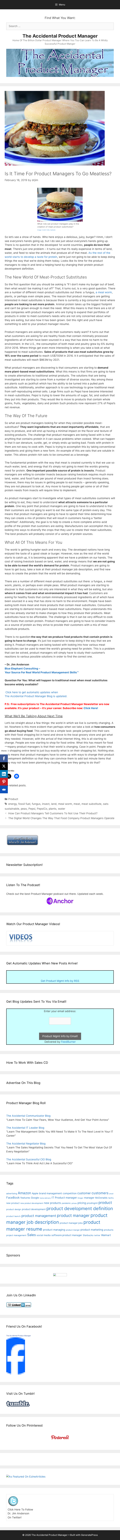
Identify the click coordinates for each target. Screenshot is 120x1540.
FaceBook (13, 1197)
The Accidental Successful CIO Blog (28, 1159)
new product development (31, 1203)
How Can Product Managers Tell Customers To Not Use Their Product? (53, 813)
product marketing (91, 1229)
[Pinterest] (4, 782)
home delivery (45, 1198)
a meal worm (104, 292)
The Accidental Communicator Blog (28, 1115)
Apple (35, 1193)
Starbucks (88, 1235)
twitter (97, 1235)
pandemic (66, 1203)
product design (13, 1209)
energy (12, 803)
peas (24, 808)
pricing (82, 1202)
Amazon (24, 1193)
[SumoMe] (4, 789)
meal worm (65, 803)
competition (70, 1193)
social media (44, 1235)
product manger (73, 1230)
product (105, 1202)
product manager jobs (71, 1223)
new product (13, 1203)
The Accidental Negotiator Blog (25, 1143)
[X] (4, 766)
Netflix (111, 1198)
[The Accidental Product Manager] (15, 1373)
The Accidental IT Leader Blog (25, 1127)
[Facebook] (4, 758)
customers (100, 1193)
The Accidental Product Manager (60, 36)
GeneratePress (89, 1534)
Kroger (80, 1198)
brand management (50, 1193)
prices (74, 1203)
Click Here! (91, 708)
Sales (31, 1235)
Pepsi (31, 808)
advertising (11, 1193)
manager (89, 1197)
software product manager (66, 1235)
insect (46, 803)
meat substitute (91, 803)
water (61, 808)
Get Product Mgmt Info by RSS (60, 980)
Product (13, 799)
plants (52, 808)
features (25, 1197)
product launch (13, 1216)
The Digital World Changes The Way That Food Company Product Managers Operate (61, 818)
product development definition (79, 1208)
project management (16, 1235)
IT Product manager (64, 1197)
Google (35, 1197)
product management (38, 1216)
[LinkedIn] (4, 774)
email (111, 1194)
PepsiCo (42, 808)
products (108, 1229)
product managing (54, 1229)
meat (77, 803)
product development (34, 1209)
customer (84, 1193)
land (54, 803)
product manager (73, 1215)
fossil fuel (24, 803)
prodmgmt (92, 1203)
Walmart (106, 1235)
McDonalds (101, 1197)
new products (52, 1202)
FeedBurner (68, 1041)
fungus (36, 803)
